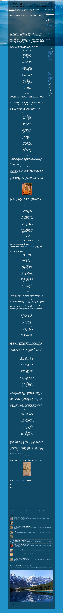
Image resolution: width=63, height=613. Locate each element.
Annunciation (35, 158)
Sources (47, 26)
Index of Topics (48, 21)
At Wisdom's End (17, 4)
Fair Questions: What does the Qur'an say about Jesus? (50, 69)
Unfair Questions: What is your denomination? (18, 540)
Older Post (41, 510)
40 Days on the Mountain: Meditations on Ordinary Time (21, 565)
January (49, 93)
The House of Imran (14, 40)
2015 (48, 95)
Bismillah (15, 201)
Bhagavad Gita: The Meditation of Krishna (21, 531)
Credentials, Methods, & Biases (49, 25)
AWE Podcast (48, 29)
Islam (17, 482)
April (49, 89)
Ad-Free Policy (48, 23)
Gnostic (14, 482)
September (50, 51)
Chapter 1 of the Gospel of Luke (30, 246)
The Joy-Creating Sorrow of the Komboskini (50, 74)
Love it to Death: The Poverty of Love (50, 59)
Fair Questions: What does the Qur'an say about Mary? (50, 79)
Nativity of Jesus (39, 399)
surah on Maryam (39, 34)
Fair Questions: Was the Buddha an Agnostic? (21, 517)
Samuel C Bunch (49, 33)
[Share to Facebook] (29, 480)
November (49, 48)
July (48, 84)
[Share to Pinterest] (30, 480)
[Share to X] (28, 480)
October (49, 49)
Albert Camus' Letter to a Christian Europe (21, 521)
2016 (48, 45)
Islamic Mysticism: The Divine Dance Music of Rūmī (22, 558)
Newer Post (13, 510)
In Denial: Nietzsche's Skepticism (19, 549)
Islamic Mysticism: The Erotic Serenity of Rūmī (22, 526)
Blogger (43, 606)
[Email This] (27, 480)
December (49, 46)
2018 (48, 42)
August (49, 83)
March (49, 90)
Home (27, 510)
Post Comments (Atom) (19, 512)
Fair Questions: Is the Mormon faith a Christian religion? (23, 553)
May (48, 87)
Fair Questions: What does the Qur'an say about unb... (50, 54)
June (48, 86)
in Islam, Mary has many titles (28, 176)
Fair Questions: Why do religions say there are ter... (50, 64)
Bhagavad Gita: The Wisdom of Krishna (20, 535)
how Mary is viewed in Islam (30, 459)
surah (18, 34)
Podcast (19, 482)
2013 (48, 98)
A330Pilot (36, 606)
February (49, 92)
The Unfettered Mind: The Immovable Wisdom (21, 544)
